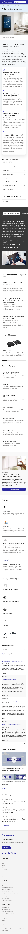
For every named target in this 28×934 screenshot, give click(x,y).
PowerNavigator (5, 896)
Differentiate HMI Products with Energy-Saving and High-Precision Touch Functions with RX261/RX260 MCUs (14, 819)
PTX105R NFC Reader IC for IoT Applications (11, 701)
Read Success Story (14, 489)
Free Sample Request (6, 909)
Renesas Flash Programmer (7, 887)
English (3, 920)
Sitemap (24, 928)
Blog (2, 874)
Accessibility (19, 928)
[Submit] (3, 201)
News (3, 867)
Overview (4, 861)
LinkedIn (15, 853)
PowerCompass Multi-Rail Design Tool (10, 893)
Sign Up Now (6, 847)
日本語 (3, 924)
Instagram (12, 853)
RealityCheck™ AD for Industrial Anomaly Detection (13, 241)
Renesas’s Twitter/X (6, 853)
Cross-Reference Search (7, 900)
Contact (3, 871)
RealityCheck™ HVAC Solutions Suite (12, 245)
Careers (3, 863)
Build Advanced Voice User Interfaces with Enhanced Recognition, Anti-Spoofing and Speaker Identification (13, 810)
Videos (3, 876)
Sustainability (4, 869)
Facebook (9, 853)
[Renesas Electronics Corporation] (8, 2)
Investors (3, 865)
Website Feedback (6, 930)
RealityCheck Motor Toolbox (10, 247)
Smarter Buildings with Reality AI (11, 213)
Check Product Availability (7, 911)
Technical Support (5, 907)
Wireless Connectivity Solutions (9, 679)
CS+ (2, 885)
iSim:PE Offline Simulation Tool (8, 891)
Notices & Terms (5, 928)
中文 (2, 922)
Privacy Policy (12, 928)
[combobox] (14, 201)
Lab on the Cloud (5, 898)
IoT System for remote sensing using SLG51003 (12, 661)
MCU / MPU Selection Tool (7, 889)
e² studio (3, 883)
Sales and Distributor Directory (8, 913)
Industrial (9, 5)
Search (20, 2)
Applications (4, 5)
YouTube (3, 853)
